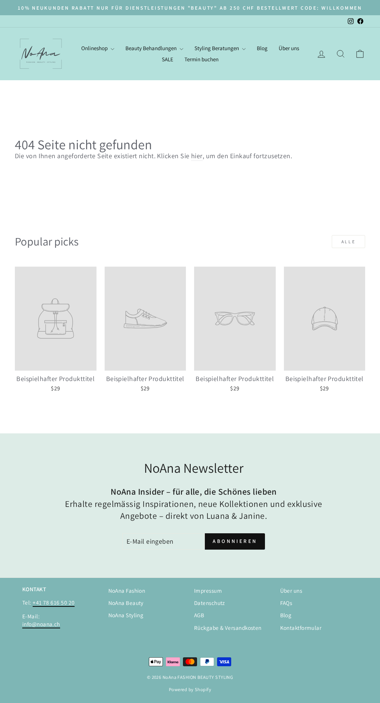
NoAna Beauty (126, 602)
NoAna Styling (126, 615)
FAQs (286, 602)
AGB (199, 615)
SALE (167, 59)
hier (197, 156)
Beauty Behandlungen (151, 48)
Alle (348, 241)
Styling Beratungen (217, 48)
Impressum (208, 590)
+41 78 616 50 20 (54, 602)
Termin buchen (201, 59)
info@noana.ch (41, 624)
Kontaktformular (301, 627)
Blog (262, 48)
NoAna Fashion (126, 590)
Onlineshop (95, 48)
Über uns (289, 48)
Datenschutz (209, 602)
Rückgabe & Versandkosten (228, 627)
